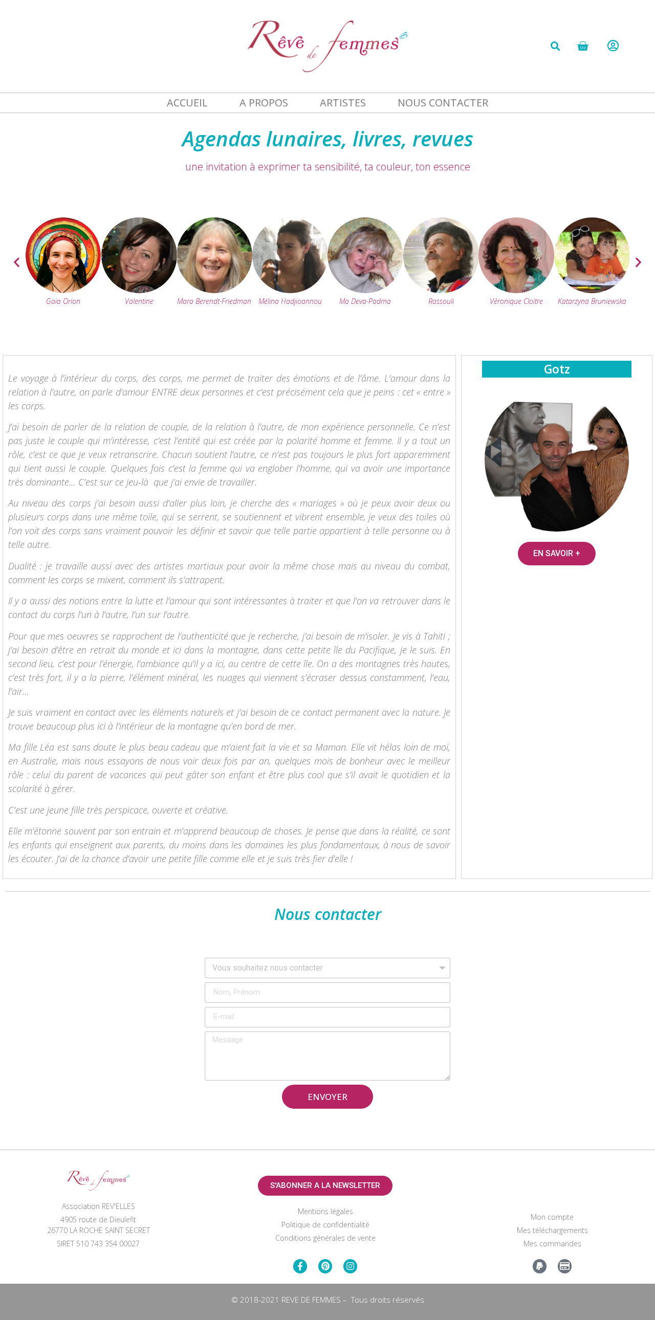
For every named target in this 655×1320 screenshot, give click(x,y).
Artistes (343, 102)
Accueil (187, 102)
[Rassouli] (441, 290)
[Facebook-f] (300, 1266)
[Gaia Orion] (63, 290)
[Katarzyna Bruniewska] (592, 290)
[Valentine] (139, 290)
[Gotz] (557, 460)
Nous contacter (443, 102)
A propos (263, 102)
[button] (555, 46)
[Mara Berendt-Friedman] (214, 290)
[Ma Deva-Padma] (365, 290)
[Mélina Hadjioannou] (290, 290)
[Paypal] (540, 1266)
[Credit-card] (565, 1266)
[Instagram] (350, 1266)
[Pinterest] (325, 1266)
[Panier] (582, 46)
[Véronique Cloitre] (516, 290)
